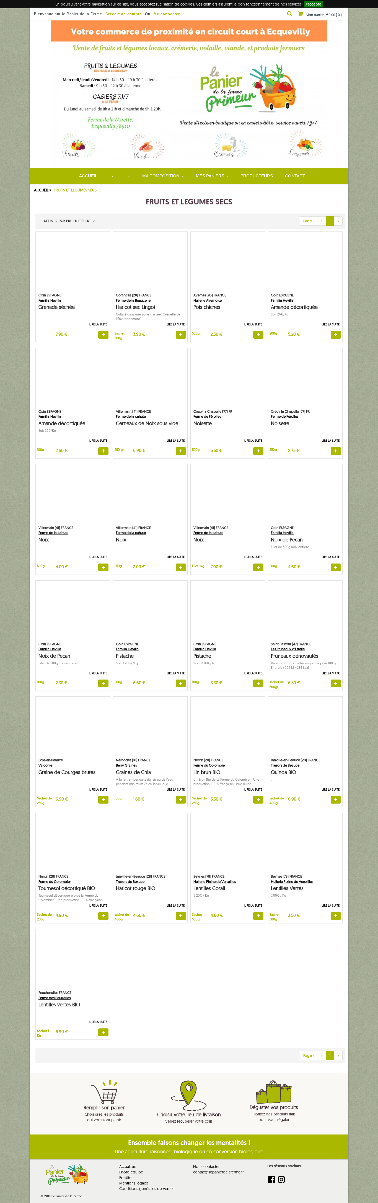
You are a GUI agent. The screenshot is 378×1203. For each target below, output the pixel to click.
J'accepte (313, 4)
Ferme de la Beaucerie (133, 300)
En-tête (125, 1177)
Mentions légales (134, 1183)
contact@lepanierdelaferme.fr (218, 1172)
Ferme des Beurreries (54, 998)
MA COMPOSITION (160, 175)
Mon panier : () (324, 14)
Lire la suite (98, 324)
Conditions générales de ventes (146, 1188)
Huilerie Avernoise (207, 300)
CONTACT (295, 175)
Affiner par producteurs (66, 221)
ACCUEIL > (43, 190)
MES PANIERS (210, 175)
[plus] (103, 335)
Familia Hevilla (49, 300)
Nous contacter (206, 1166)
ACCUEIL (88, 175)
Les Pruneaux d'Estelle (288, 649)
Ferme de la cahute (131, 416)
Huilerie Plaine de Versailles (214, 881)
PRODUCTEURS (256, 175)
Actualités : (128, 1166)
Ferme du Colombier (209, 765)
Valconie (45, 765)
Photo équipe (131, 1172)
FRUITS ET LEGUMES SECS (75, 190)
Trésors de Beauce (285, 765)
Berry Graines (126, 765)
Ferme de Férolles (207, 416)
